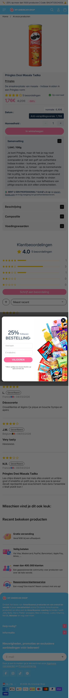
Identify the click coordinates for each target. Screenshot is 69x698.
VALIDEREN (17, 359)
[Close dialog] (62, 320)
